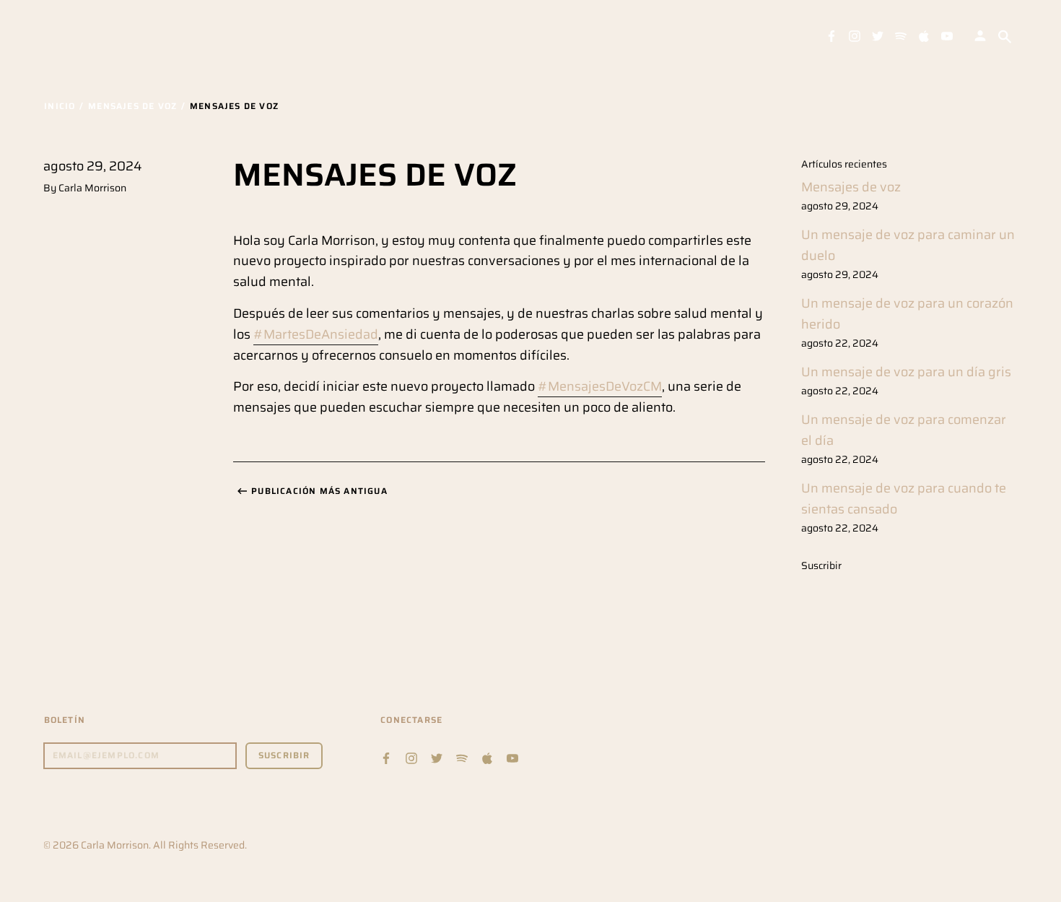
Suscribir (821, 565)
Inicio (59, 106)
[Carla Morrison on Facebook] (831, 35)
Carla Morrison (115, 845)
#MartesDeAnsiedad (315, 334)
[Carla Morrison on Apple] (924, 35)
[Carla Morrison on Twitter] (877, 35)
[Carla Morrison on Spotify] (901, 35)
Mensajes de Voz (132, 106)
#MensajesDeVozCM (600, 386)
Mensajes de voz (851, 187)
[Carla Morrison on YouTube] (947, 35)
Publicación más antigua (319, 491)
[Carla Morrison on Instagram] (854, 35)
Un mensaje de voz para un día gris (906, 372)
